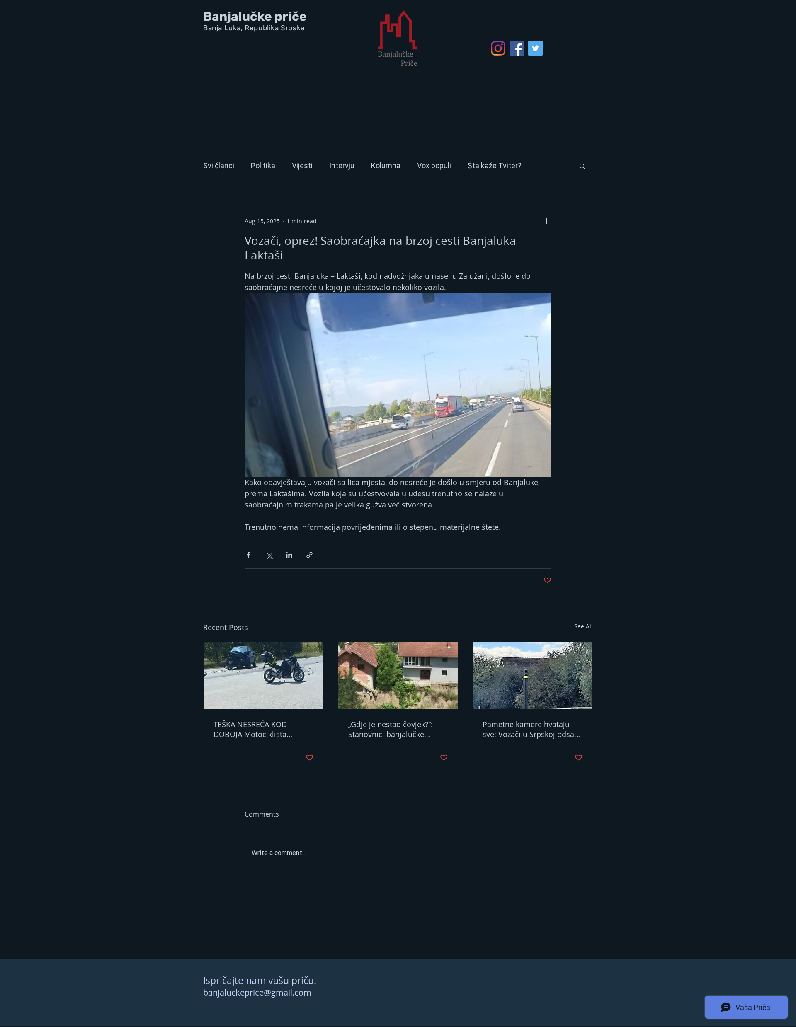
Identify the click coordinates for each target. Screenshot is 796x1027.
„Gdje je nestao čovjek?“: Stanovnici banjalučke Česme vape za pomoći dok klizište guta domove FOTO (396, 729)
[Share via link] (309, 555)
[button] (582, 165)
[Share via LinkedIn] (289, 555)
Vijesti (302, 165)
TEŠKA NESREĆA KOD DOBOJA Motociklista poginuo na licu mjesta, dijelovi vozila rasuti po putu (263, 729)
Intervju (341, 165)
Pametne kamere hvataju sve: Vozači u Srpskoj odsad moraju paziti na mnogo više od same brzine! (532, 729)
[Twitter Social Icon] (535, 48)
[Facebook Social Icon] (517, 48)
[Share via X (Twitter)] (269, 555)
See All (583, 626)
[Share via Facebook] (248, 555)
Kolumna (385, 165)
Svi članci (218, 165)
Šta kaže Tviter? (495, 165)
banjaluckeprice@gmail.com (257, 992)
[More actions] (546, 221)
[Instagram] (498, 48)
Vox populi (434, 165)
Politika (263, 165)
